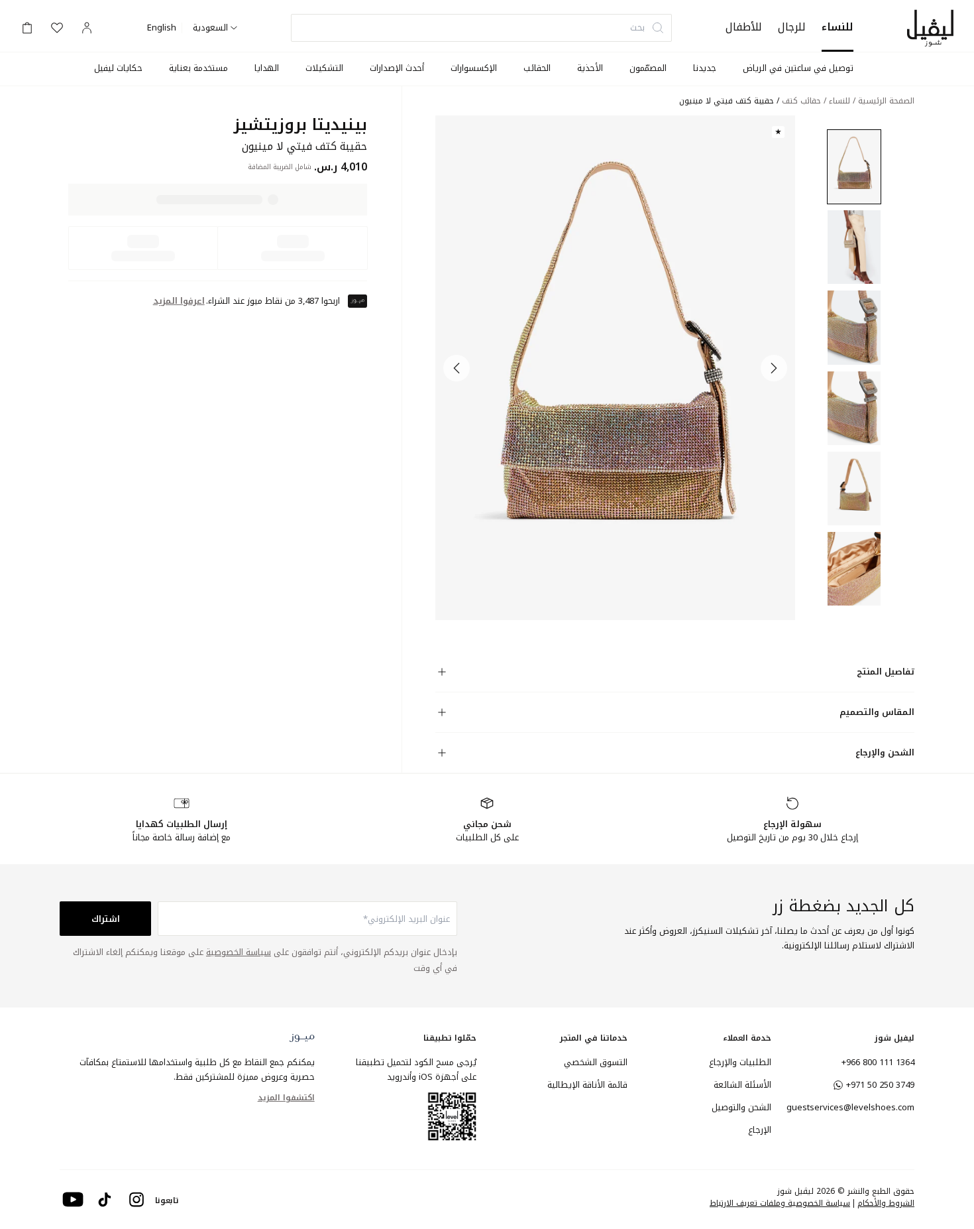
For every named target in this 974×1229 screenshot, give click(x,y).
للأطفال (744, 27)
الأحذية (590, 68)
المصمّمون (648, 68)
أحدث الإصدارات (397, 68)
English (161, 28)
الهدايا (266, 68)
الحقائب (537, 68)
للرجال (792, 27)
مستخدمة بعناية (198, 68)
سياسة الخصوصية (238, 952)
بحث (637, 27)
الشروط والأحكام (885, 1203)
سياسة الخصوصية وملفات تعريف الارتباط (780, 1203)
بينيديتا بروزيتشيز (300, 125)
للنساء (837, 27)
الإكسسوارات (474, 68)
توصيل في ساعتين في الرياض (798, 68)
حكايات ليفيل (118, 68)
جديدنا (704, 68)
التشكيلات (324, 68)
